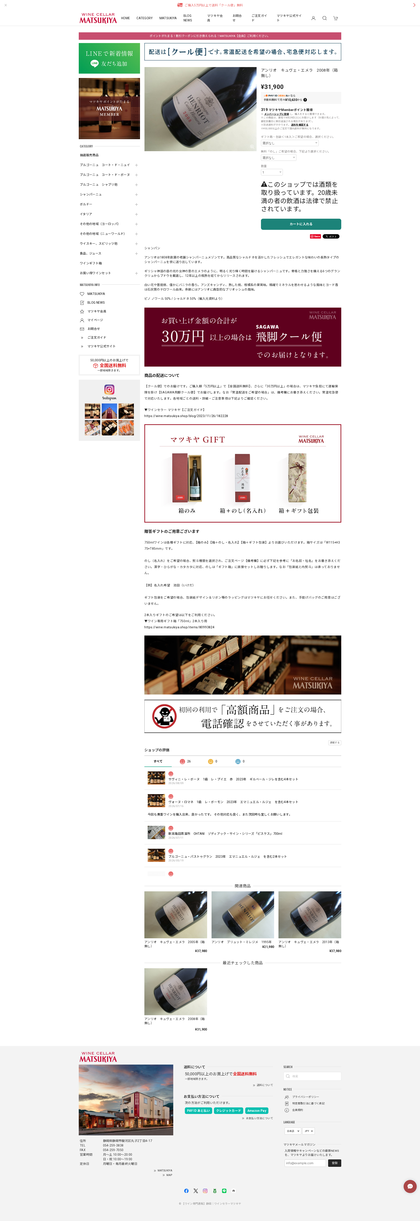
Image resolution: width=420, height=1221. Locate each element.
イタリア (86, 214)
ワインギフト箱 (91, 263)
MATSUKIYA (168, 18)
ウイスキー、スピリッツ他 (98, 243)
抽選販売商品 (89, 155)
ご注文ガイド (259, 18)
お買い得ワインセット (95, 273)
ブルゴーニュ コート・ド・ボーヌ (105, 175)
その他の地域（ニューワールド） (103, 234)
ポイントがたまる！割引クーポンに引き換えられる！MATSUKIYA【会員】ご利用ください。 (210, 36)
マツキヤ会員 (215, 18)
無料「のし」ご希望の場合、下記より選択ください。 (296, 151)
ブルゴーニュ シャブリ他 (98, 184)
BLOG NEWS (188, 18)
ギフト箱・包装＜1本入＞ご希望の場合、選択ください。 (298, 137)
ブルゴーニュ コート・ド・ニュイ (105, 165)
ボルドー (86, 204)
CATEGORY (144, 18)
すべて (158, 761)
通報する (335, 742)
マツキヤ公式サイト (289, 18)
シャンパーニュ (91, 194)
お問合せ (237, 18)
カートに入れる (301, 224)
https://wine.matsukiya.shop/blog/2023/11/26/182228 (186, 416)
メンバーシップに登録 (276, 114)
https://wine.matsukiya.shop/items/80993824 (179, 627)
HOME (125, 18)
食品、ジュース (90, 253)
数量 (264, 166)
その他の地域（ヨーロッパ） (100, 224)
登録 (335, 1163)
